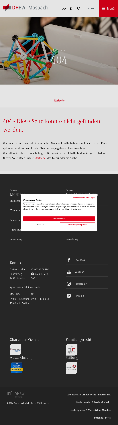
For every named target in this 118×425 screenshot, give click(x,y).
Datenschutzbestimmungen (84, 197)
